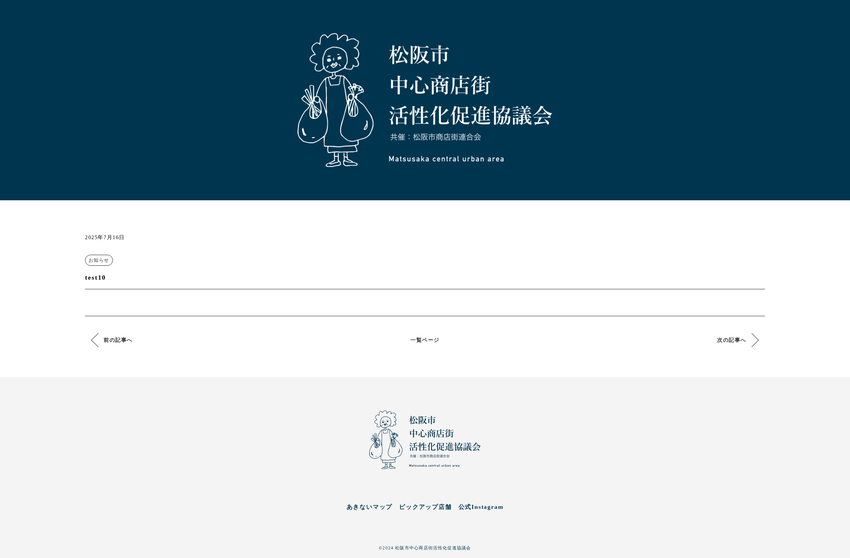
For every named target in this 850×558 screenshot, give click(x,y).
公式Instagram (481, 507)
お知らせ (99, 260)
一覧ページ (425, 340)
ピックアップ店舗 (425, 507)
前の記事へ (118, 340)
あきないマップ (370, 507)
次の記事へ (731, 340)
